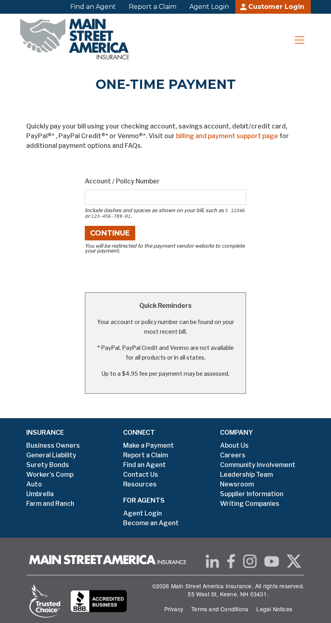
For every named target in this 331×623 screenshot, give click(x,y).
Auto (34, 484)
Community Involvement (257, 465)
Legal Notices (274, 609)
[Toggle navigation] (299, 40)
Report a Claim (152, 7)
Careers (232, 455)
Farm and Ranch (50, 503)
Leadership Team (246, 474)
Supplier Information (251, 494)
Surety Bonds (47, 465)
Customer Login (276, 7)
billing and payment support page (227, 136)
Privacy (173, 609)
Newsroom (237, 484)
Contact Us (140, 474)
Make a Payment (148, 445)
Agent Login (209, 7)
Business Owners (53, 445)
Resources (140, 484)
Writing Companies (249, 503)
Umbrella (40, 494)
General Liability (51, 455)
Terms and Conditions (219, 609)
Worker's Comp (49, 474)
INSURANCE (45, 432)
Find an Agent (93, 7)
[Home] (78, 40)
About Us (234, 445)
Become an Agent (151, 523)
